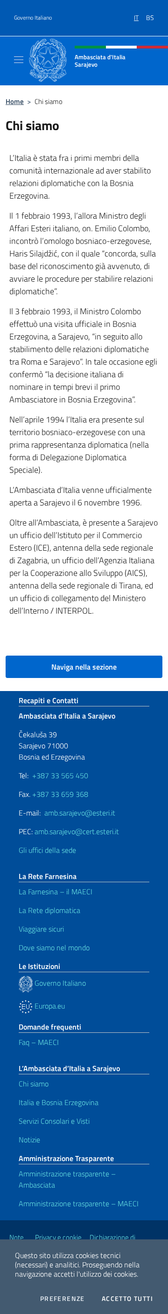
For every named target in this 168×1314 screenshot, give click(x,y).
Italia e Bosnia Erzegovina (58, 1102)
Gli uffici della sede (47, 850)
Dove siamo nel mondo (54, 947)
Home (15, 101)
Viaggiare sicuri (41, 928)
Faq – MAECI (39, 1042)
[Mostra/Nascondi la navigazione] (18, 59)
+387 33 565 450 (60, 775)
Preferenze (62, 1298)
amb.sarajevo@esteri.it (79, 812)
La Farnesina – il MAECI (55, 891)
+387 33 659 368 (60, 794)
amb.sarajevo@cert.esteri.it (77, 831)
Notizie (29, 1139)
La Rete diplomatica (49, 910)
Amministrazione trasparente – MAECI (79, 1203)
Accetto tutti (127, 1298)
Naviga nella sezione (84, 666)
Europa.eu (49, 1005)
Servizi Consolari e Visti (54, 1121)
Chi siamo (34, 1083)
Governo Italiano (33, 18)
